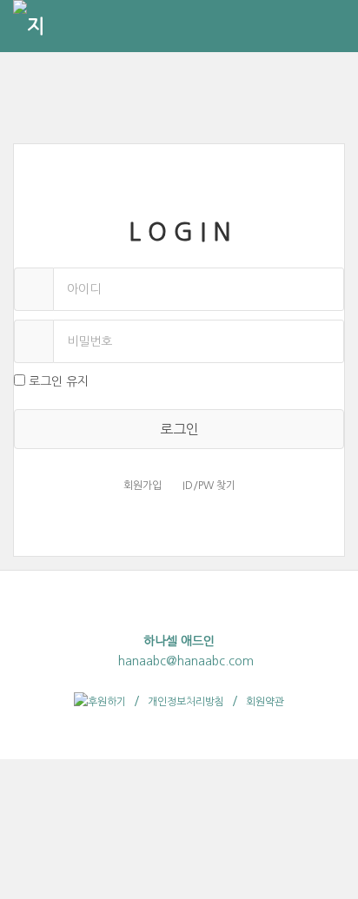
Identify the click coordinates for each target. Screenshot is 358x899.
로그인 (179, 429)
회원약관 (265, 702)
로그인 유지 (59, 381)
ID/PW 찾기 (208, 485)
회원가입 (142, 485)
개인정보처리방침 (186, 702)
